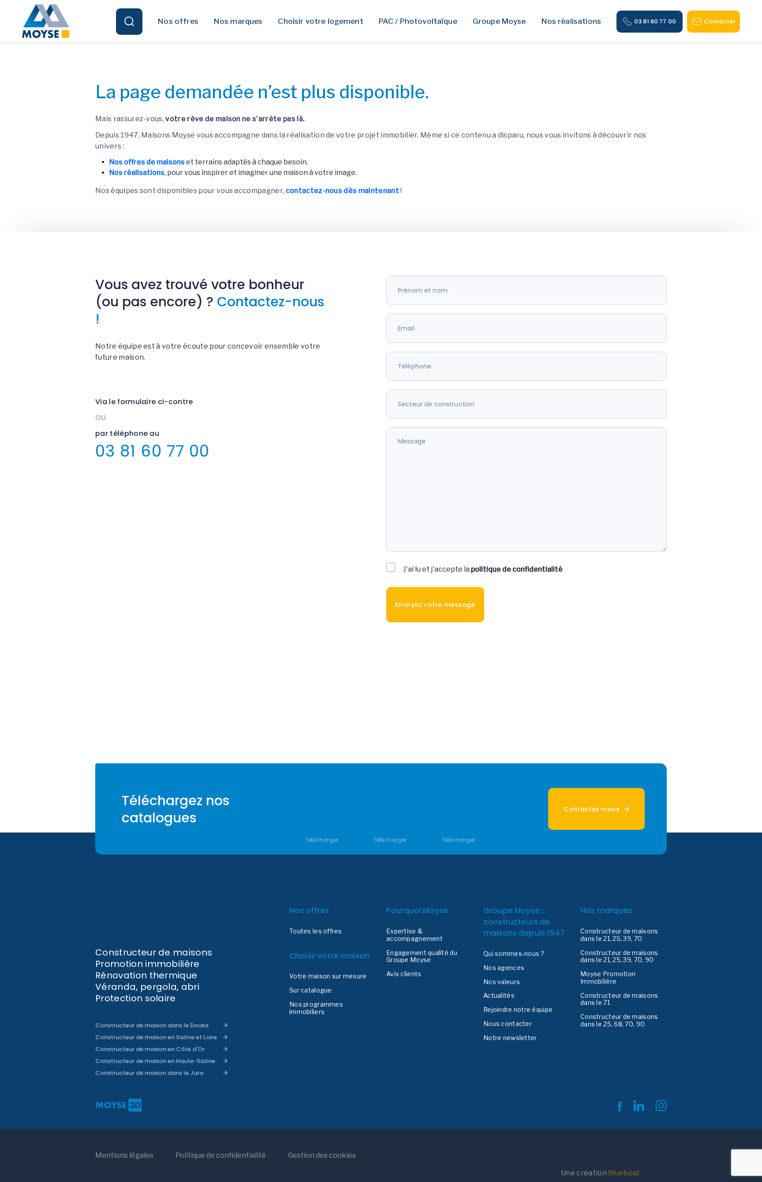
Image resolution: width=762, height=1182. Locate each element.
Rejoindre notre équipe (518, 1009)
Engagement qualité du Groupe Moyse (421, 956)
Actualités (499, 995)
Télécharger (322, 840)
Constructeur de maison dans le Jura (149, 1073)
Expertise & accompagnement (414, 935)
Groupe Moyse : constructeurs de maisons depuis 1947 (523, 921)
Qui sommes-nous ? (514, 953)
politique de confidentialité (517, 569)
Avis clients (403, 974)
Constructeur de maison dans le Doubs (152, 1025)
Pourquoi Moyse (417, 910)
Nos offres (309, 910)
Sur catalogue (310, 990)
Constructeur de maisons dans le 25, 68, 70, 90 (619, 1020)
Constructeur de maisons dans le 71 (619, 999)
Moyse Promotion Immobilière (607, 977)
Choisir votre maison (329, 956)
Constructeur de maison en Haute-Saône (155, 1061)
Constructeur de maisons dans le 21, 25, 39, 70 (619, 935)
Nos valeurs (501, 981)
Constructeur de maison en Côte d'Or (150, 1049)
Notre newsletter (510, 1037)
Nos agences (503, 967)
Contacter (719, 21)
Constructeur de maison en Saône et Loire (156, 1037)
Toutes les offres (315, 931)
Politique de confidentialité (221, 1155)
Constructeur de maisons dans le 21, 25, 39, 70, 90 (619, 956)
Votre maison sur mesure (327, 976)
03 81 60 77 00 (655, 21)
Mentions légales (124, 1155)
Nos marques (606, 910)
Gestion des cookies (322, 1155)
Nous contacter (507, 1023)
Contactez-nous (592, 809)
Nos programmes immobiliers (316, 1008)
